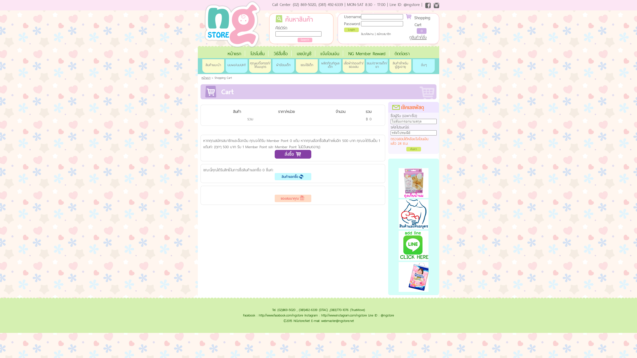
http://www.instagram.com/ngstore (344, 315)
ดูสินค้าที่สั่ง (418, 37)
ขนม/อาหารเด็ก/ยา (377, 64)
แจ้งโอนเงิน (329, 53)
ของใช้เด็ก (307, 65)
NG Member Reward (366, 53)
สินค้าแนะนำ (213, 65)
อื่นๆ (424, 65)
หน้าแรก (234, 53)
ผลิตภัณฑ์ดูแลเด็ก (330, 64)
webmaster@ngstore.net (337, 320)
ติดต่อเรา (402, 53)
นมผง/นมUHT (236, 65)
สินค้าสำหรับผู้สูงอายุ (400, 64)
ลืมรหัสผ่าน (367, 34)
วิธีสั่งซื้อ (281, 53)
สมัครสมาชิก (384, 34)
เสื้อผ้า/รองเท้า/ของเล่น (354, 64)
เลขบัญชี (304, 53)
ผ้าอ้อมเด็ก (283, 65)
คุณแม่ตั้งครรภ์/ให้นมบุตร (260, 64)
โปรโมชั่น (257, 53)
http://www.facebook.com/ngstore (281, 315)
